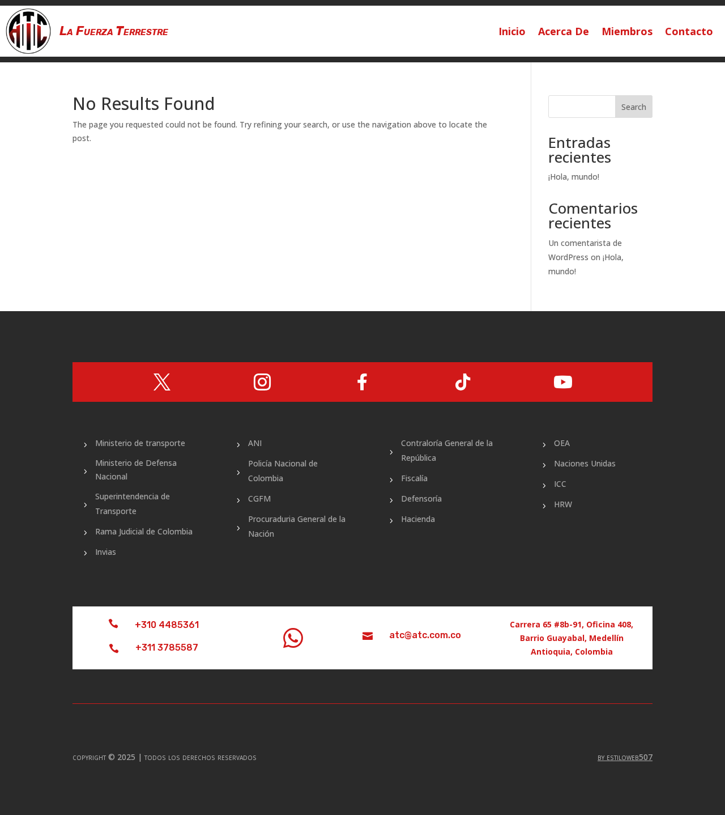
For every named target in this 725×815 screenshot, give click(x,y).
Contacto (689, 32)
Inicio (512, 32)
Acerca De (563, 32)
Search (633, 106)
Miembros (627, 32)
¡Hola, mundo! (573, 176)
